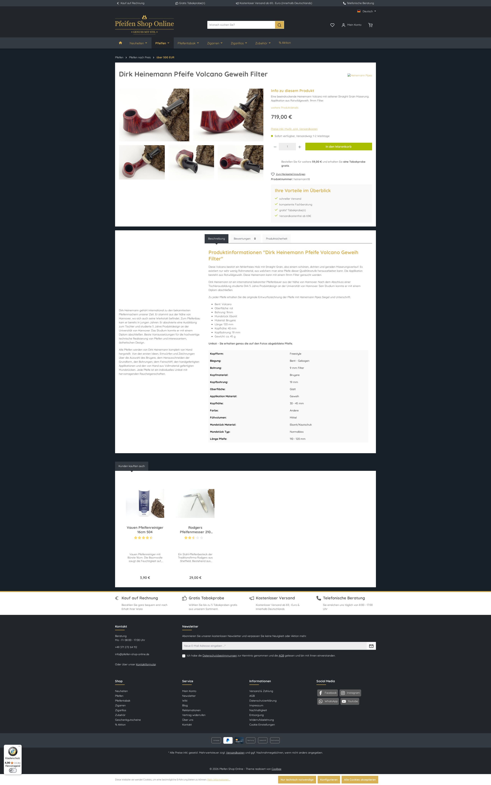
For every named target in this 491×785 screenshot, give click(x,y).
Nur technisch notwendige (297, 779)
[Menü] (19, 747)
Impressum (256, 705)
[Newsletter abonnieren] (371, 646)
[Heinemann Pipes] (360, 75)
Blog (185, 705)
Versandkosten (235, 752)
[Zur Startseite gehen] (144, 25)
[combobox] (241, 25)
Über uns (187, 720)
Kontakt (187, 724)
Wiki (184, 700)
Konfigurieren (329, 779)
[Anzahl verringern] (275, 147)
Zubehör (120, 715)
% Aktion (120, 724)
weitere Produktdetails (284, 107)
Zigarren (120, 705)
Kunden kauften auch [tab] (132, 466)
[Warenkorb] (370, 25)
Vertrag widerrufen (193, 715)
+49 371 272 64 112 (126, 647)
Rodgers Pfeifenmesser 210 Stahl (195, 530)
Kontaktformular (146, 664)
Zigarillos (120, 710)
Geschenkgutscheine (128, 720)
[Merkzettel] (332, 25)
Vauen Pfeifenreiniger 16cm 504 (145, 530)
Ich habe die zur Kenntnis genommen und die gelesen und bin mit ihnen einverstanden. (261, 655)
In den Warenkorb (339, 146)
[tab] (216, 238)
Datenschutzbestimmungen (220, 655)
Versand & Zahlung (261, 691)
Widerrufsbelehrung (261, 720)
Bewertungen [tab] (245, 238)
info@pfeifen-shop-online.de (132, 654)
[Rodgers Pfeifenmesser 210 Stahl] (195, 503)
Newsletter (189, 696)
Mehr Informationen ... (218, 779)
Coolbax (276, 769)
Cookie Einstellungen (262, 724)
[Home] (120, 43)
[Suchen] (279, 25)
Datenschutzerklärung (263, 700)
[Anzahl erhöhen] (300, 147)
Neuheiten (121, 691)
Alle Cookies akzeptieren (360, 779)
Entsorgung (256, 715)
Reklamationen (191, 710)
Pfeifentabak (122, 700)
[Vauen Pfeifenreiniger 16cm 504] (145, 503)
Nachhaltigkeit (258, 710)
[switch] (13, 770)
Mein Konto (189, 691)
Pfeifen (119, 696)
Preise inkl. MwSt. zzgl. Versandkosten (294, 129)
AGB (281, 655)
